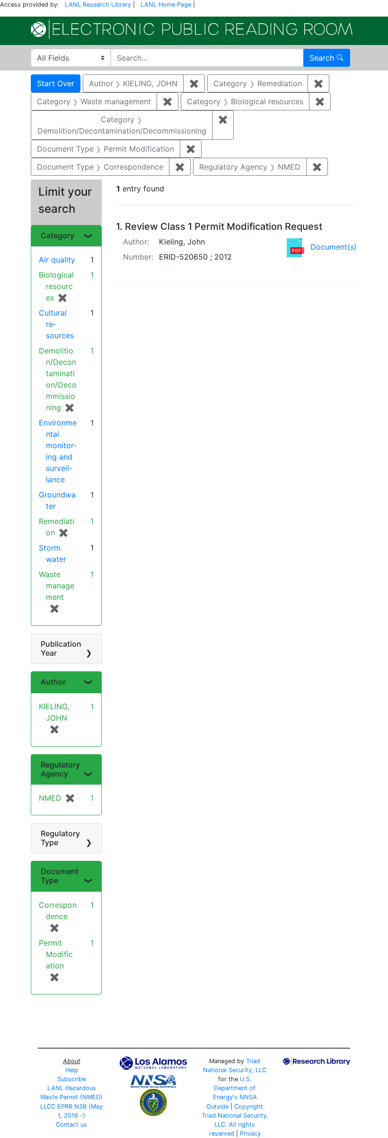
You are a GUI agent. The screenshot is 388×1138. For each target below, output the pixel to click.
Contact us (71, 1124)
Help (71, 1070)
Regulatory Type (60, 838)
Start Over (55, 83)
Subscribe (71, 1079)
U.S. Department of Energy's (234, 1088)
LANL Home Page (166, 4)
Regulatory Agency (60, 769)
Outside (217, 1106)
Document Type (60, 876)
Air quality (57, 259)
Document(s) (333, 247)
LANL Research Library (98, 4)
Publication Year (61, 648)
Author (53, 681)
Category (57, 235)
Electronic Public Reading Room (192, 29)
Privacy (250, 1133)
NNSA (248, 1097)
